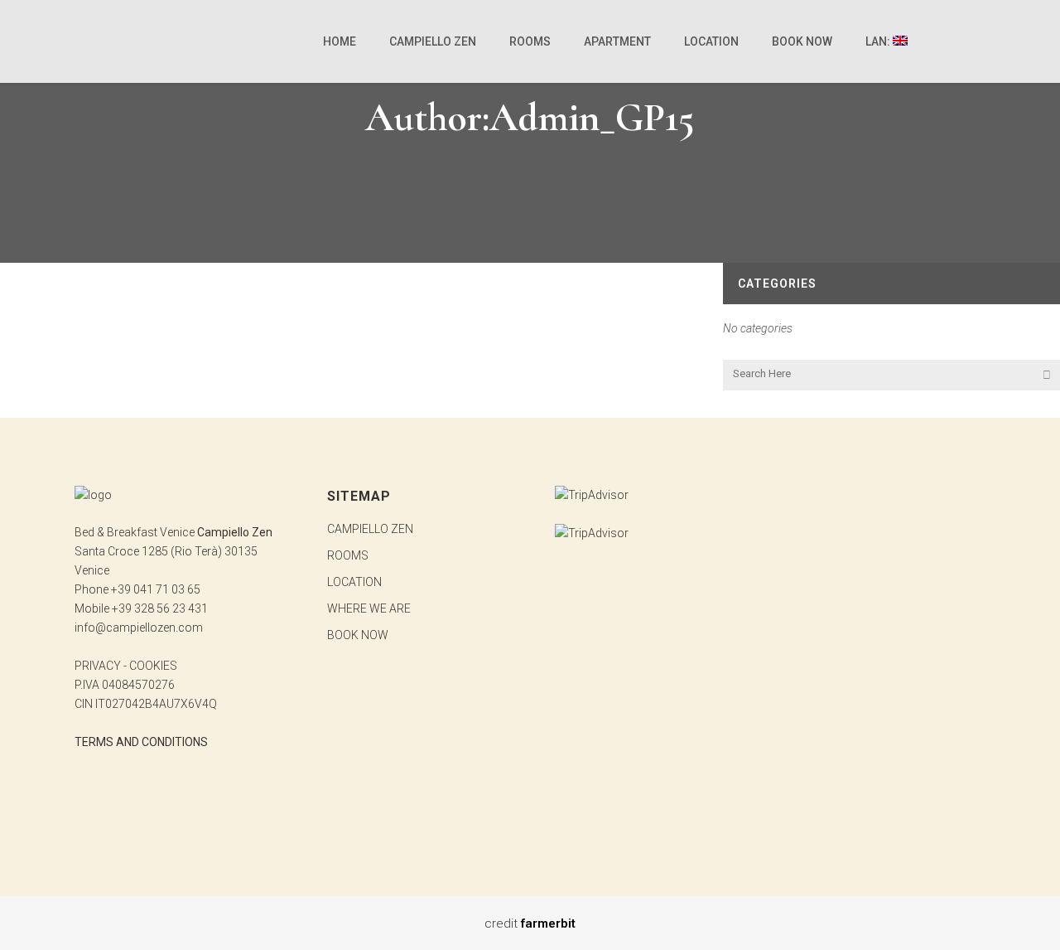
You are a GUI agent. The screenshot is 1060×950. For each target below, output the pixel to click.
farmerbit (548, 923)
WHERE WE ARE (369, 608)
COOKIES (153, 665)
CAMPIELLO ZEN (370, 529)
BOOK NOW (357, 635)
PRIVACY (98, 665)
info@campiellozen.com (139, 627)
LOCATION (354, 582)
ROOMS (348, 555)
